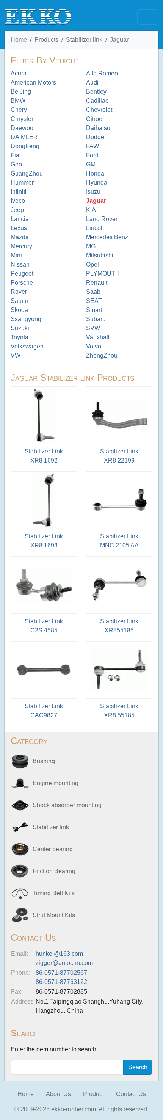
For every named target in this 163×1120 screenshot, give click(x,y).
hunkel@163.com (59, 954)
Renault (96, 282)
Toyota (19, 337)
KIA (91, 210)
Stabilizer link (84, 39)
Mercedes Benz (107, 237)
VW (15, 355)
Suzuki (20, 328)
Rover (19, 292)
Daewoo (22, 128)
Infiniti (19, 191)
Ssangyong (26, 319)
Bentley (96, 91)
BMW (18, 100)
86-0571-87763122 (61, 982)
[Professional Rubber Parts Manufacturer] (38, 16)
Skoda (19, 310)
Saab (93, 292)
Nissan (20, 264)
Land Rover (102, 219)
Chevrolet (99, 110)
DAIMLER (24, 137)
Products (46, 39)
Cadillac (97, 100)
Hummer (22, 182)
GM (91, 164)
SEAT (94, 301)
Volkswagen (27, 346)
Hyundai (97, 182)
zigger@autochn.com (64, 963)
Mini (16, 255)
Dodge (95, 137)
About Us (58, 1094)
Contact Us (131, 1094)
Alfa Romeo (102, 73)
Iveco (18, 201)
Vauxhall (98, 337)
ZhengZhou (102, 355)
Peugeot (22, 273)
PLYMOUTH (103, 273)
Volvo (93, 346)
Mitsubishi (99, 255)
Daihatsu (98, 128)
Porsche (22, 282)
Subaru (96, 319)
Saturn (19, 301)
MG (91, 246)
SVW (93, 328)
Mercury (21, 246)
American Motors (33, 82)
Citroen (96, 119)
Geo (16, 164)
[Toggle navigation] (147, 17)
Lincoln (96, 228)
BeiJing (21, 91)
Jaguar (119, 39)
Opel (92, 264)
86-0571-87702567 (61, 972)
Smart (94, 310)
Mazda (20, 237)
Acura (19, 73)
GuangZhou (27, 173)
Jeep (17, 210)
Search (137, 1067)
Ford (92, 155)
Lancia (20, 219)
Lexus (19, 228)
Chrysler (22, 119)
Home (19, 39)
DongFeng (25, 146)
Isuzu (93, 191)
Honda (95, 173)
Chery (19, 110)
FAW (92, 146)
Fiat (16, 155)
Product (93, 1094)
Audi (92, 82)
